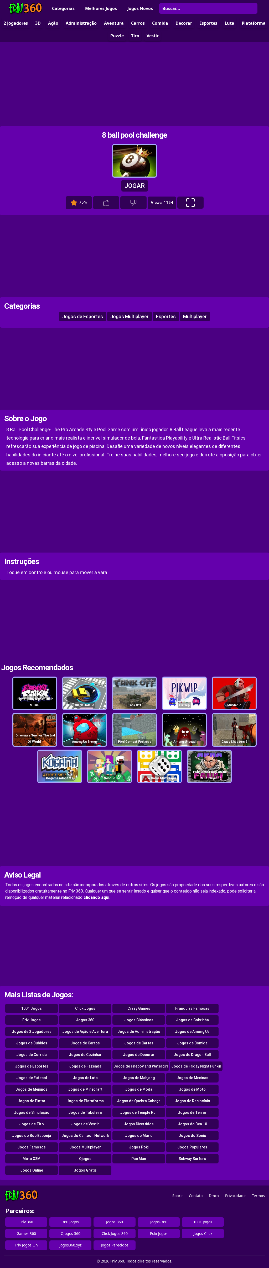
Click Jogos (85, 1008)
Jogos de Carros (85, 1043)
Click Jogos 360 (115, 1233)
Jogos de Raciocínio (192, 1101)
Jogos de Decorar (138, 1055)
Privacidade (235, 1195)
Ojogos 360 (70, 1233)
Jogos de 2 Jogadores (31, 1031)
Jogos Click (203, 1233)
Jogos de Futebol (31, 1078)
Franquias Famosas (192, 1008)
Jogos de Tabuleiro (85, 1112)
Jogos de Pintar (31, 1101)
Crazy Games (138, 1008)
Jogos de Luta (85, 1078)
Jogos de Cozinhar (85, 1055)
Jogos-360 (158, 1221)
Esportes (166, 316)
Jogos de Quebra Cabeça (139, 1101)
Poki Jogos (159, 1233)
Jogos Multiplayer (129, 316)
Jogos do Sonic (192, 1135)
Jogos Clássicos (138, 1020)
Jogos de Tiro (31, 1124)
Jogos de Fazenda (85, 1066)
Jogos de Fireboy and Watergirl (140, 1066)
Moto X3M (31, 1159)
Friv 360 (26, 1221)
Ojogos (85, 1159)
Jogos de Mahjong (139, 1078)
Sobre (177, 1195)
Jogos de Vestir (85, 1124)
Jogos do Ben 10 (192, 1124)
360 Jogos (70, 1221)
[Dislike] (133, 202)
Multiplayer (195, 316)
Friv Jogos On (26, 1245)
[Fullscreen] (190, 203)
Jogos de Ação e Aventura (85, 1031)
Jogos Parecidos (114, 1245)
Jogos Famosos (31, 1147)
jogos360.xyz (70, 1245)
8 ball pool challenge (134, 135)
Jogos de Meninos (31, 1089)
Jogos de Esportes (82, 316)
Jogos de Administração (138, 1031)
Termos (258, 1195)
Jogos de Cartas (138, 1043)
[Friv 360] (25, 8)
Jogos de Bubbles (31, 1043)
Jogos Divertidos (139, 1124)
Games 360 (26, 1233)
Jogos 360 (85, 1020)
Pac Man (138, 1159)
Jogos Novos (140, 8)
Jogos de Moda (138, 1089)
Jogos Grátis (85, 1170)
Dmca (214, 1195)
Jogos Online (31, 1170)
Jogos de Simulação (31, 1112)
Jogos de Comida (192, 1043)
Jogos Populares (192, 1147)
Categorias (63, 8)
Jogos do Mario (139, 1135)
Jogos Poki (138, 1147)
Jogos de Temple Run (139, 1112)
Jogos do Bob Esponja (31, 1135)
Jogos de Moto (192, 1089)
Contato (196, 1195)
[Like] (106, 202)
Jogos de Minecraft (85, 1089)
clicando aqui (96, 897)
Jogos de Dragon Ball (192, 1055)
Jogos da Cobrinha (192, 1020)
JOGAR (135, 185)
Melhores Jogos (101, 8)
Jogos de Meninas (192, 1078)
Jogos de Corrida (31, 1055)
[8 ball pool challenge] (134, 175)
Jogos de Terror (192, 1112)
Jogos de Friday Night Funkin (196, 1066)
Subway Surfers (192, 1159)
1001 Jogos (31, 1008)
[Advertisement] (134, 84)
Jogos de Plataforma (85, 1101)
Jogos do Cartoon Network (85, 1135)
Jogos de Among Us (192, 1031)
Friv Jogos (31, 1020)
